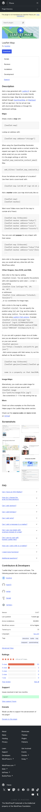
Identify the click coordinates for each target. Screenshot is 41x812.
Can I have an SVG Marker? (12, 492)
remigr (8, 591)
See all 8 (36, 634)
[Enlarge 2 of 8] (17, 442)
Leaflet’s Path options (21, 317)
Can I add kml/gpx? (9, 512)
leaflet (32, 638)
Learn (4, 748)
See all (36, 682)
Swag (24, 759)
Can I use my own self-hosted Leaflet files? (10, 538)
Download (6, 51)
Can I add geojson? (9, 506)
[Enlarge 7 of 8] (36, 459)
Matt (5, 769)
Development (9, 74)
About (4, 731)
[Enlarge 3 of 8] (17, 457)
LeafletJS (25, 91)
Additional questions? (10, 558)
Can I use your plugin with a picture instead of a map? (12, 531)
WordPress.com (9, 765)
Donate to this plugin (9, 719)
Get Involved (26, 748)
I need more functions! (10, 552)
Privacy (4, 742)
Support (7, 80)
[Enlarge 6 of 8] (36, 448)
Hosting (5, 738)
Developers (6, 755)
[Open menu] (38, 3)
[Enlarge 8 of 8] (36, 472)
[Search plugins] (23, 23)
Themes (24, 735)
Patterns (24, 742)
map (37, 638)
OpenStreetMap (19, 100)
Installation (8, 69)
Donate (25, 755)
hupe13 (8, 585)
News (4, 735)
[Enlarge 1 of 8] (17, 428)
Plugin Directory (7, 9)
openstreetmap (33, 642)
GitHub (7, 416)
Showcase (25, 731)
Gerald (8, 598)
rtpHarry (9, 605)
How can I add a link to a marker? (14, 546)
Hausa (9, 785)
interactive (25, 638)
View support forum (9, 701)
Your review (6, 682)
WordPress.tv (8, 759)
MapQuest (32, 100)
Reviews (7, 64)
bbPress (6, 772)
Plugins (24, 738)
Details (6, 59)
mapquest (24, 642)
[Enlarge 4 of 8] (36, 428)
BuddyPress (7, 776)
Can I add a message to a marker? (14, 524)
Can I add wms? (8, 518)
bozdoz (7, 46)
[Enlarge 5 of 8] (36, 437)
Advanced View (8, 648)
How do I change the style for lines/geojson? (10, 498)
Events (24, 752)
